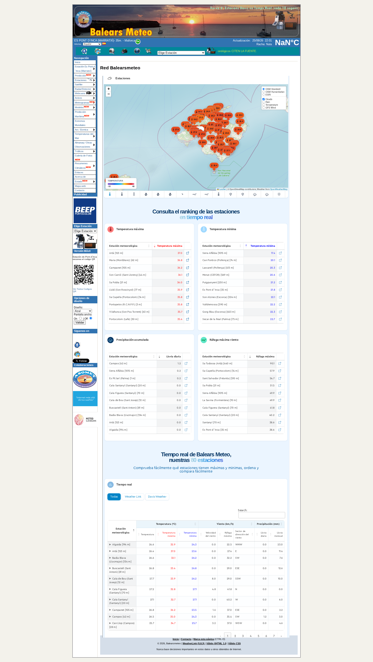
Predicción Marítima (80, 114)
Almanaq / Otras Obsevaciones (83, 144)
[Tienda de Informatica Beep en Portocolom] (83, 210)
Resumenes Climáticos (81, 165)
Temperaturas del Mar (84, 136)
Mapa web (80, 186)
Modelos (79, 107)
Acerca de (80, 176)
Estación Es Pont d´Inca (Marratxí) (85, 68)
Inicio (77, 62)
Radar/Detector (83, 89)
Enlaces (79, 172)
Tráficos (79, 151)
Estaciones (81, 80)
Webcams (80, 93)
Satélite (78, 84)
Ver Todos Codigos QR (82, 290)
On (75, 318)
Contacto (79, 190)
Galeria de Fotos (83, 155)
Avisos (78, 98)
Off (86, 318)
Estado (78, 181)
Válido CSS (234, 643)
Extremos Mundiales (80, 123)
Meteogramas (82, 102)
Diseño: (78, 307)
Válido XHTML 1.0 (216, 643)
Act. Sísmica (81, 129)
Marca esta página (203, 639)
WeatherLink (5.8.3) (194, 643)
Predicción (80, 75)
